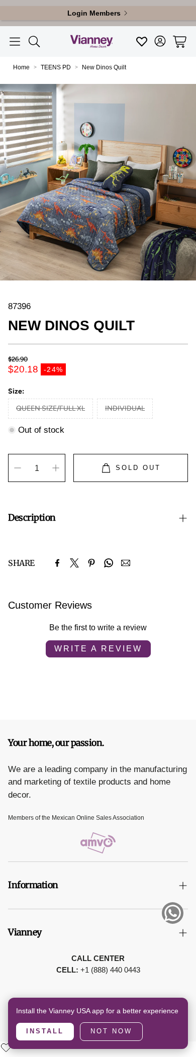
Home (21, 67)
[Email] (125, 562)
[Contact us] (172, 913)
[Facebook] (57, 562)
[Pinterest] (91, 562)
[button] (15, 42)
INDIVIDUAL (125, 408)
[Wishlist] (6, 1047)
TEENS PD (56, 67)
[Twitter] (74, 562)
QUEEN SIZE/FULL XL (50, 408)
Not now (111, 1031)
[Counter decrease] (18, 468)
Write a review (98, 648)
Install (45, 1031)
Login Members (94, 13)
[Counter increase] (56, 468)
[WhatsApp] (108, 562)
